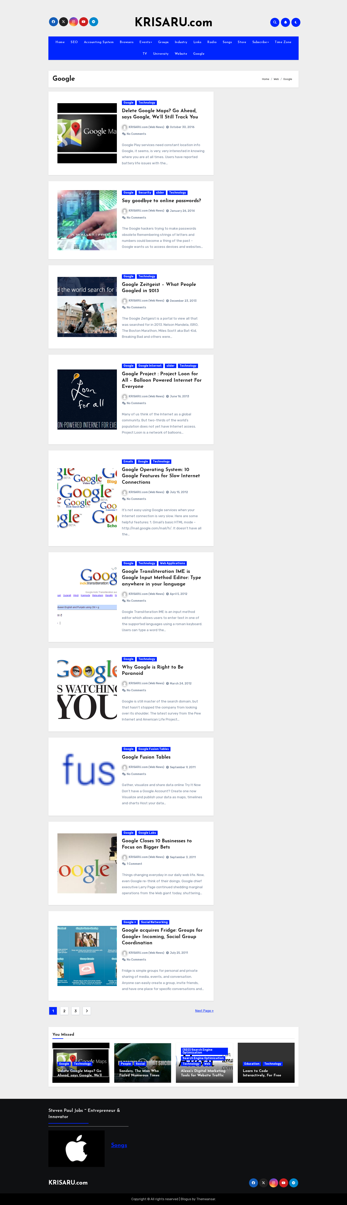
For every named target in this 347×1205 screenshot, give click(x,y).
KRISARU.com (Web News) (146, 127)
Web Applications (172, 563)
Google (198, 54)
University (161, 54)
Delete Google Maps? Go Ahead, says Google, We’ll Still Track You (79, 1075)
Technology (146, 102)
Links (197, 42)
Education (251, 1064)
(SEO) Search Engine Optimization (197, 1051)
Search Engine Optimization (203, 1058)
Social (140, 1064)
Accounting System (99, 42)
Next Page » (204, 1011)
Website (181, 54)
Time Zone (283, 42)
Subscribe (259, 42)
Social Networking (154, 922)
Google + (129, 922)
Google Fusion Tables (153, 749)
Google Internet (150, 365)
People (126, 1064)
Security (144, 192)
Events (144, 42)
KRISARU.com (173, 23)
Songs (227, 42)
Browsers (126, 42)
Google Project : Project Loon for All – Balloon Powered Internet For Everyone (162, 380)
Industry (181, 42)
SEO (74, 42)
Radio (212, 42)
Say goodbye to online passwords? (161, 201)
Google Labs (147, 833)
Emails (128, 461)
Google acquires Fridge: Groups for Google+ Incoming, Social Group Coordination (162, 936)
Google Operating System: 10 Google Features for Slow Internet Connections (161, 476)
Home (60, 42)
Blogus (186, 1199)
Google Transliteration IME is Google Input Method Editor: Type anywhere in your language (161, 577)
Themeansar (205, 1199)
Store (242, 42)
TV (145, 54)
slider (160, 192)
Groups (163, 42)
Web (207, 1064)
